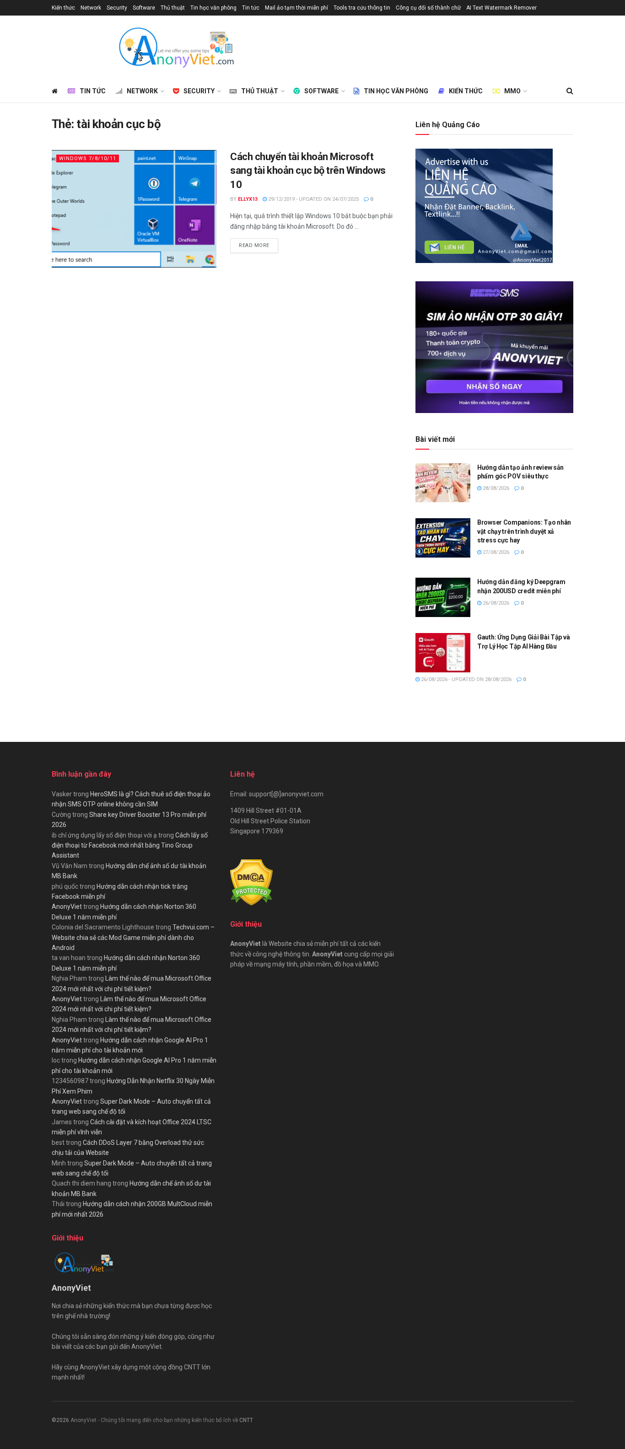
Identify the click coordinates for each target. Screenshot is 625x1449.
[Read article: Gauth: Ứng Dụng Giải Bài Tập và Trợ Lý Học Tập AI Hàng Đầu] (442, 652)
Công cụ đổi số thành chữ (428, 8)
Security (117, 8)
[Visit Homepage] (175, 47)
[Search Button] (569, 91)
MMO (512, 91)
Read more (258, 245)
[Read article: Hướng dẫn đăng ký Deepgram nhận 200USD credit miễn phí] (442, 597)
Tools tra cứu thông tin (362, 8)
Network (91, 8)
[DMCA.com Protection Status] (251, 882)
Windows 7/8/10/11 (87, 158)
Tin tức (250, 8)
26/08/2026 (495, 603)
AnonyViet (67, 906)
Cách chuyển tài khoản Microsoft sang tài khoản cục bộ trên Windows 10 (308, 171)
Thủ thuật (173, 8)
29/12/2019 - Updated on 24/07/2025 (313, 199)
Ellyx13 (248, 199)
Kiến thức (63, 8)
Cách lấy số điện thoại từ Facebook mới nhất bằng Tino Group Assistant (130, 845)
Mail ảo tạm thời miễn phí (296, 8)
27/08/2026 (495, 552)
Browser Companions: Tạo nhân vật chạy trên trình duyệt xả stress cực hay (524, 531)
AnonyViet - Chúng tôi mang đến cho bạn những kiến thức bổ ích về (154, 1420)
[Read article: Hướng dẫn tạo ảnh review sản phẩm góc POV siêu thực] (442, 483)
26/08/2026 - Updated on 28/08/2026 (466, 679)
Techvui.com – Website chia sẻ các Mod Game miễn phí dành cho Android (133, 937)
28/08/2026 (495, 488)
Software (144, 8)
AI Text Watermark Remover (501, 8)
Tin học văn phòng (213, 8)
